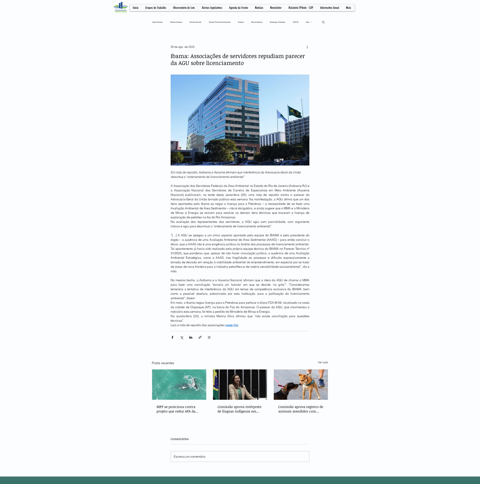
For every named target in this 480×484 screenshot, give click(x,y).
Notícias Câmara (176, 22)
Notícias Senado (195, 22)
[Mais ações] (307, 47)
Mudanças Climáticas (277, 22)
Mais (307, 22)
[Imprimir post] (209, 337)
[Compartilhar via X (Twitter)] (181, 337)
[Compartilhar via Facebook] (172, 337)
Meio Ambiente (256, 22)
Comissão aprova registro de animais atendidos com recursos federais (300, 408)
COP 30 (295, 22)
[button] (323, 21)
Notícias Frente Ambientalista (219, 22)
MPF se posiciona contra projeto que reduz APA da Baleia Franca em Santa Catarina (176, 408)
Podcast (241, 22)
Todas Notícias (157, 22)
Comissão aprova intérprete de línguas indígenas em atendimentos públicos (239, 408)
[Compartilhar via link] (200, 337)
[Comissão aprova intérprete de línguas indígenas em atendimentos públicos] (240, 384)
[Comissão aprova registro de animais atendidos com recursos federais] (301, 384)
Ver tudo (323, 362)
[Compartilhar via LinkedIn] (191, 337)
